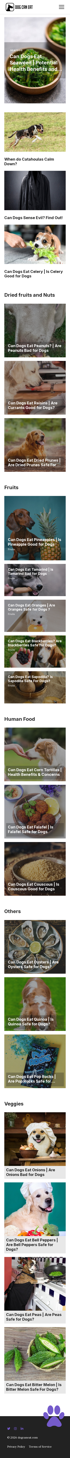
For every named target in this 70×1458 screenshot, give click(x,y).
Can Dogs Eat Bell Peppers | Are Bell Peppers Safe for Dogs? (32, 1245)
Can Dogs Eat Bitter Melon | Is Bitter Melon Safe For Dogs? (34, 1387)
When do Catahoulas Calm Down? (29, 161)
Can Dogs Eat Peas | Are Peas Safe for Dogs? (34, 1317)
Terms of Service (40, 1447)
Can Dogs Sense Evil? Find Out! (33, 217)
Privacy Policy (16, 1447)
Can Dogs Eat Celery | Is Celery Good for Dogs (33, 273)
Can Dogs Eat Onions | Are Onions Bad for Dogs (30, 1172)
